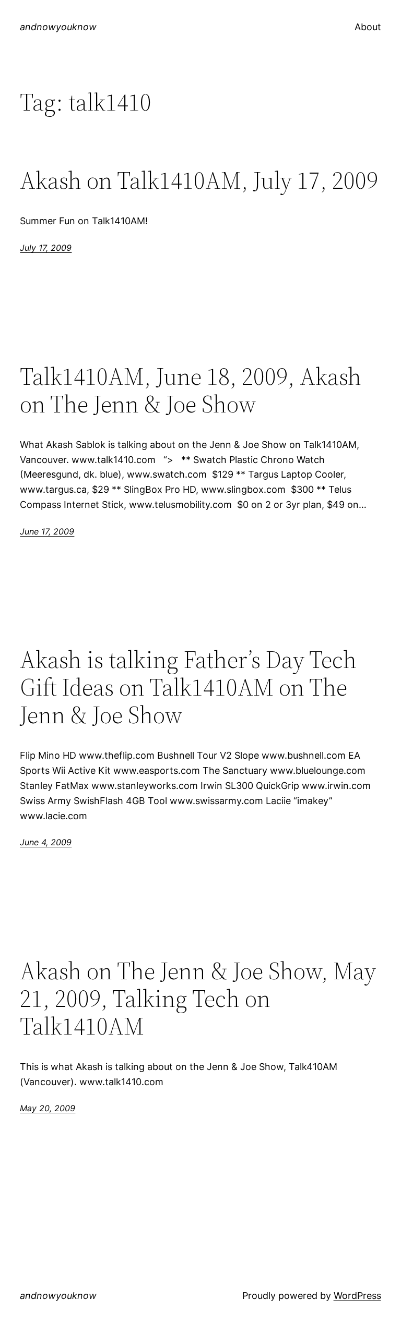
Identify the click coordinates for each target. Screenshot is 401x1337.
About (368, 26)
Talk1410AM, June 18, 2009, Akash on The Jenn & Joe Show (190, 390)
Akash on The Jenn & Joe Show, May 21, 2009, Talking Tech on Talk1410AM (198, 998)
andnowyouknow (58, 26)
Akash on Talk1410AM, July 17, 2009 (199, 180)
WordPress (357, 1295)
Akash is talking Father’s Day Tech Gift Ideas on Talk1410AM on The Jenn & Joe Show (188, 687)
